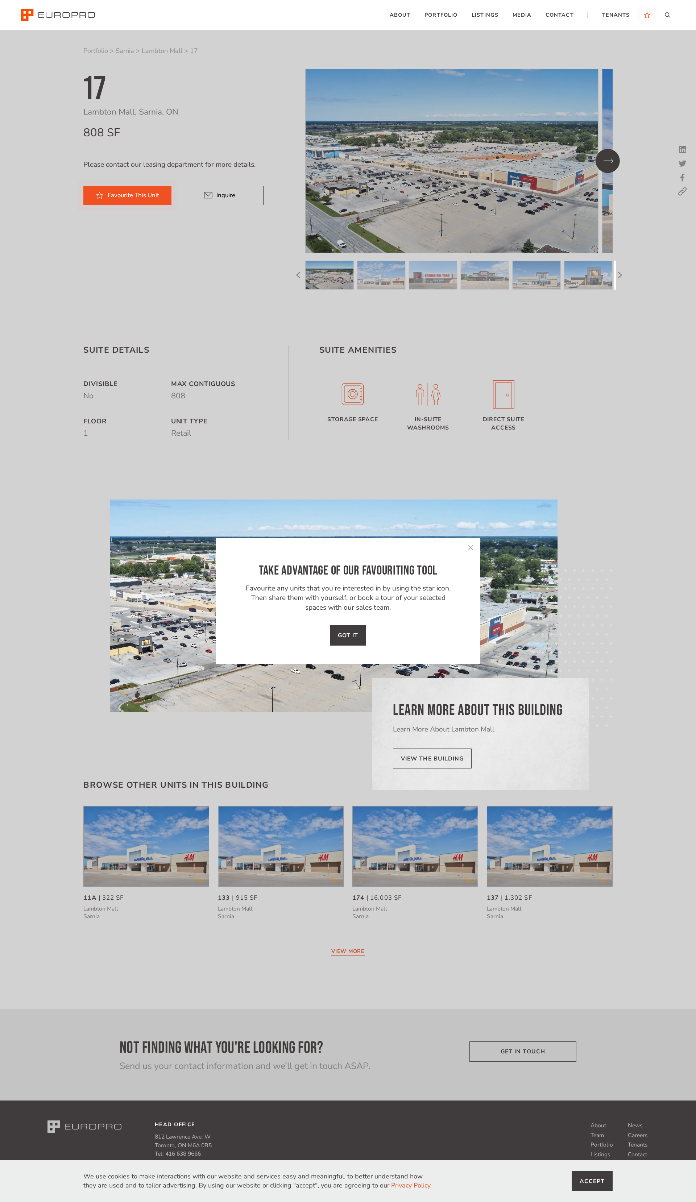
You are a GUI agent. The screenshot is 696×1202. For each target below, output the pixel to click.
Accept (592, 1181)
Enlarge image (452, 161)
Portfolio (95, 50)
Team (597, 1135)
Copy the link (682, 191)
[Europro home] (58, 15)
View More (348, 951)
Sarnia (125, 50)
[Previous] (298, 275)
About (598, 1126)
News (635, 1126)
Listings (600, 1155)
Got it (348, 635)
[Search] (667, 14)
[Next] (608, 161)
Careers (638, 1135)
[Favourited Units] (647, 14)
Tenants (638, 1145)
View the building (432, 759)
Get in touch (523, 1052)
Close (470, 547)
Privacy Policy (410, 1185)
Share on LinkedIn (682, 149)
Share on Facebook (682, 177)
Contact (637, 1155)
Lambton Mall (162, 50)
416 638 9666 (183, 1154)
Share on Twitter (682, 163)
